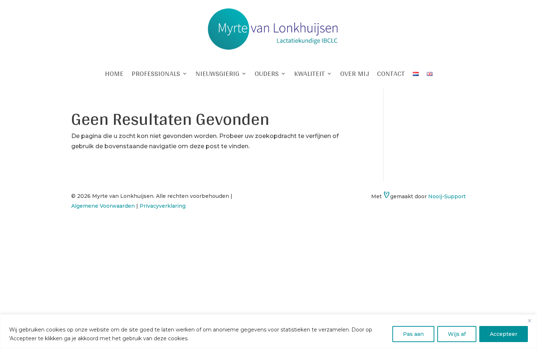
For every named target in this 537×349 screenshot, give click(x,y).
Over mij (354, 75)
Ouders (267, 75)
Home (114, 75)
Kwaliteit (309, 75)
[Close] (529, 320)
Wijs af (457, 334)
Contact (391, 75)
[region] (268, 331)
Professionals (156, 75)
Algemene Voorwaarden (103, 206)
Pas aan (413, 334)
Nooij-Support (447, 196)
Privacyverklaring (163, 206)
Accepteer (503, 334)
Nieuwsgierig (217, 75)
